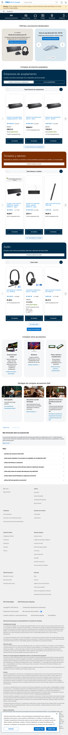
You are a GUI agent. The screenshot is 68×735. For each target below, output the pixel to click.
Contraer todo (15, 427)
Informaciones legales (37, 615)
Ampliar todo (6, 427)
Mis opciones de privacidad (30, 611)
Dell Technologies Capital (40, 547)
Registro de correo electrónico (41, 583)
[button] (62, 2)
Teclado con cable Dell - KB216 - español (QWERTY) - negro (33, 205)
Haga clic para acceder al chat (42, 693)
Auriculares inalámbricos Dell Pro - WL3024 (33, 290)
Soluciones (6, 543)
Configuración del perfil (40, 499)
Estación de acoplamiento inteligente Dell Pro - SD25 (14, 118)
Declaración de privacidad (10, 611)
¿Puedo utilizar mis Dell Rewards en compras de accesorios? (20, 475)
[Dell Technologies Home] (12, 2)
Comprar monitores (33, 364)
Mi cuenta (36, 492)
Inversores (36, 550)
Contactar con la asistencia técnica (12, 518)
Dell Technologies (8, 602)
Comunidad (37, 514)
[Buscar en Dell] (56, 2)
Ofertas (5, 550)
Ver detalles (14, 141)
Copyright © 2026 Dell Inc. (11, 607)
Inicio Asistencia (7, 514)
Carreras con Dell (38, 543)
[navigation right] (66, 16)
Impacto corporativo (39, 561)
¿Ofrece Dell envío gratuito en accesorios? (15, 480)
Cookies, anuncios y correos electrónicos (15, 615)
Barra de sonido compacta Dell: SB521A (53, 290)
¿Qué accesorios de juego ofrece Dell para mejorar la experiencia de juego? (24, 467)
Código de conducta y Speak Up (42, 539)
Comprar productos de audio (34, 255)
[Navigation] (2, 2)
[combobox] (40, 2)
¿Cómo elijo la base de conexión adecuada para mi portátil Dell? (21, 471)
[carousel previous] (38, 44)
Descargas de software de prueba (42, 594)
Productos (6, 539)
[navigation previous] (7, 89)
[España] (4, 11)
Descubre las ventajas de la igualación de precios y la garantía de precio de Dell (55, 416)
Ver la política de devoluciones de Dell (9, 407)
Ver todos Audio (34, 324)
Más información (31, 411)
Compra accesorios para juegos (11, 372)
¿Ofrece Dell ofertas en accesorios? (13, 462)
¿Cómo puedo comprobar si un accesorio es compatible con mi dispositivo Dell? (25, 458)
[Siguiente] (65, 118)
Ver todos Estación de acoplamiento (34, 147)
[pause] (48, 57)
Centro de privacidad (39, 587)
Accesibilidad (52, 615)
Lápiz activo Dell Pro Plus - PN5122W (53, 204)
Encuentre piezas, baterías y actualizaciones (55, 368)
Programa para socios (9, 583)
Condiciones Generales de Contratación (34, 607)
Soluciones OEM (7, 579)
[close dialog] (66, 7)
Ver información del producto (50, 38)
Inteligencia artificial (8, 536)
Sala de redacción (38, 554)
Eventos (36, 579)
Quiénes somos (38, 536)
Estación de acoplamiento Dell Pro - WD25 (33, 118)
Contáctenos (37, 518)
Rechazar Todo (39, 729)
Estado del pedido (38, 496)
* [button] (51, 410)
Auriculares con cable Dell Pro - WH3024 (14, 290)
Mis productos (37, 503)
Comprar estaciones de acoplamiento (19, 82)
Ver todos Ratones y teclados (34, 238)
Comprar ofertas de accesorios (17, 42)
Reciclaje (36, 558)
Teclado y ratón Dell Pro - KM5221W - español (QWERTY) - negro (14, 205)
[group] (50, 45)
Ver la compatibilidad (49, 82)
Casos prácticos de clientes (41, 565)
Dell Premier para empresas (26, 602)
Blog (35, 576)
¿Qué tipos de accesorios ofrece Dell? (14, 453)
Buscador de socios (8, 576)
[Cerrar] (57, 714)
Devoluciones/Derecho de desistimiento (13, 521)
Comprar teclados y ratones (34, 164)
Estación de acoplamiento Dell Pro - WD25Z (53, 118)
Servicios (5, 547)
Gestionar (11, 729)
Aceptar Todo (51, 729)
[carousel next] (62, 44)
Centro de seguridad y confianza (42, 590)
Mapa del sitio (6, 492)
